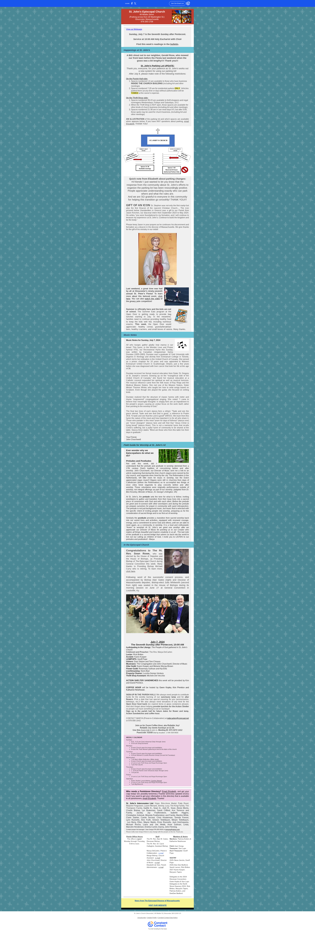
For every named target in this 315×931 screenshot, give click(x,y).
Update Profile (152, 918)
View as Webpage (134, 29)
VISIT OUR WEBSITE (158, 905)
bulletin (174, 44)
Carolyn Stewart (156, 781)
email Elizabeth (149, 798)
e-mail (161, 853)
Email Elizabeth (169, 791)
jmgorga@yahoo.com (172, 829)
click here (130, 571)
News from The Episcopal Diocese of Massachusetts (157, 901)
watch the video (152, 299)
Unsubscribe (141, 918)
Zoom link (145, 730)
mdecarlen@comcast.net (178, 718)
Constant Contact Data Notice (168, 918)
